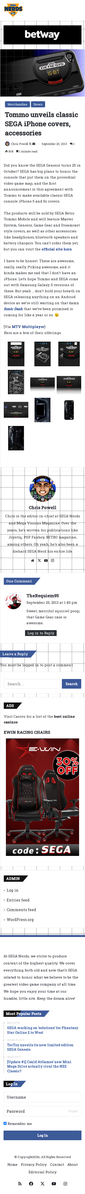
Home (12, 1164)
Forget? (73, 1111)
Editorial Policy (43, 1172)
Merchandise (17, 104)
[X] (39, 560)
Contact (57, 1164)
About (72, 1164)
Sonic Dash (13, 308)
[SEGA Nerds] (13, 10)
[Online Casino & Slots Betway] (42, 34)
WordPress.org (20, 919)
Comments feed (21, 909)
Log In (42, 1135)
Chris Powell (19, 144)
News (38, 104)
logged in (30, 665)
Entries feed (18, 899)
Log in (12, 890)
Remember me (19, 1123)
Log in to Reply (40, 633)
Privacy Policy (34, 1164)
